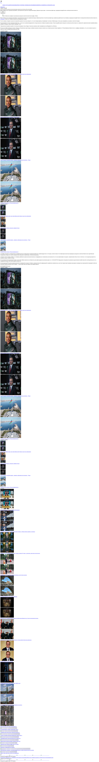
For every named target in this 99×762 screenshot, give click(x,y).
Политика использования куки (47, 757)
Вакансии (16, 757)
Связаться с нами (10, 757)
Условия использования (22, 757)
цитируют (2, 19)
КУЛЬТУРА (2, 7)
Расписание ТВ (3, 757)
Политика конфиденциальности (34, 757)
